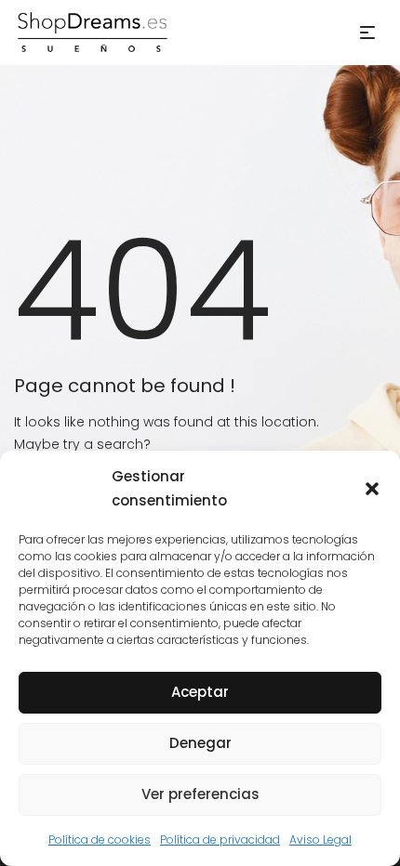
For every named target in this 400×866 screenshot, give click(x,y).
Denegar (200, 743)
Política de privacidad (220, 839)
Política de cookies (99, 839)
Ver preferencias (200, 794)
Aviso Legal (320, 839)
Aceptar (200, 692)
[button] (372, 488)
